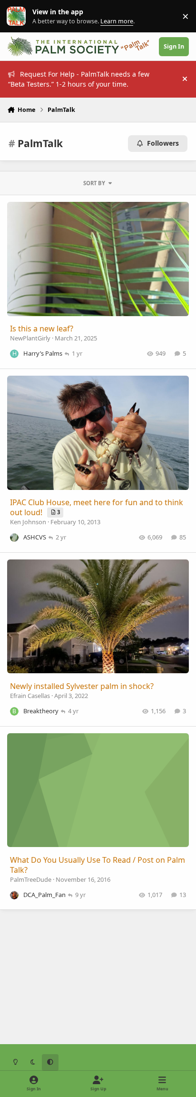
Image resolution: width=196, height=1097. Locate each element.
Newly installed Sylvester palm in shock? (82, 686)
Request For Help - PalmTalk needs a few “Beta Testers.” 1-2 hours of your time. (78, 79)
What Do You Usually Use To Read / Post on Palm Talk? (97, 865)
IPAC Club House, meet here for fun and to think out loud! (96, 507)
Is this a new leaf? (41, 328)
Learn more (18, 16)
